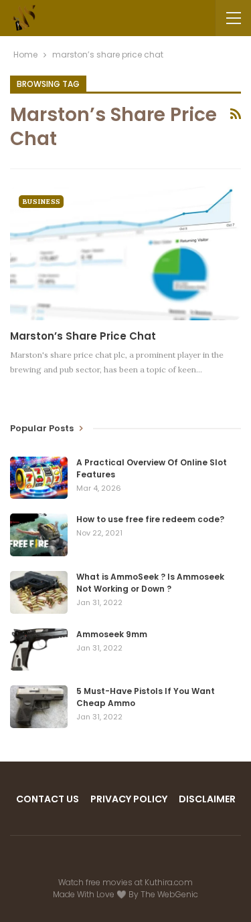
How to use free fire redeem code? (150, 519)
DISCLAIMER (207, 799)
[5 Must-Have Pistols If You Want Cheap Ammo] (39, 706)
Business (41, 201)
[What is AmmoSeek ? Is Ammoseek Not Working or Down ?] (39, 592)
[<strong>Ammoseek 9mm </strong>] (39, 649)
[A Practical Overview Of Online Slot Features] (39, 478)
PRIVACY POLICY (128, 799)
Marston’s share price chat (83, 336)
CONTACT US (47, 799)
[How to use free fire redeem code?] (39, 534)
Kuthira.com (169, 882)
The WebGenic (169, 894)
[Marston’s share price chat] (125, 253)
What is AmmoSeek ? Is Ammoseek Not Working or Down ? (150, 582)
